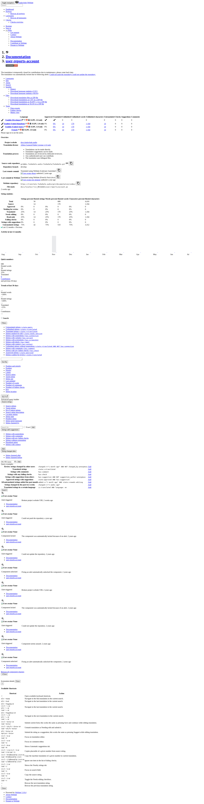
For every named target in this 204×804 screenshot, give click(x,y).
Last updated (10, 381)
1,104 (88, 124)
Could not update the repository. (84, 74)
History (13, 89)
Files (7, 95)
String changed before (14, 457)
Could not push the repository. (60, 74)
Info (7, 81)
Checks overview (16, 22)
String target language (14, 421)
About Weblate (16, 37)
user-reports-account (22, 61)
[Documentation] (2, 318)
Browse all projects (17, 14)
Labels (8, 372)
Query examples (7, 464)
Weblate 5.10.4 (20, 792)
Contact (13, 35)
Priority (8, 370)
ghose (33, 173)
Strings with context (13, 445)
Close (18, 681)
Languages (10, 16)
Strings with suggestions (15, 434)
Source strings (11, 406)
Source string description (15, 412)
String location (11, 392)
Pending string (11, 419)
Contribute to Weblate (18, 43)
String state (10, 417)
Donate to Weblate (17, 45)
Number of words (12, 383)
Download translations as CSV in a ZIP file (26, 100)
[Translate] (2, 120)
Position (9, 368)
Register (9, 26)
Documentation (16, 41)
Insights (8, 87)
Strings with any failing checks (17, 438)
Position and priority (13, 366)
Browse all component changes (12, 672)
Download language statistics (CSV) (24, 91)
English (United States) (14, 127)
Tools (8, 106)
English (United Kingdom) (14, 124)
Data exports (15, 108)
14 (63, 124)
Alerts (8, 83)
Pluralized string (12, 442)
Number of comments (14, 385)
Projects (9, 11)
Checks (8, 20)
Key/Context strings (13, 410)
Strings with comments (14, 436)
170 (72, 124)
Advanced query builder (10, 399)
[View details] (2, 494)
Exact (28, 427)
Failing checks (15, 110)
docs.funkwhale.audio (29, 142)
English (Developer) (13, 120)
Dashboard (10, 9)
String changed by (12, 423)
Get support (14, 32)
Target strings (11, 408)
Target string (10, 377)
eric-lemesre (35, 180)
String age (9, 379)
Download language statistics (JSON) (24, 93)
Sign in (8, 28)
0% (54, 124)
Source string (10, 375)
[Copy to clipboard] (71, 163)
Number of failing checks (15, 387)
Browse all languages (18, 18)
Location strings (12, 414)
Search (8, 85)
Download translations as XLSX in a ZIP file (27, 104)
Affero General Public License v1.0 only (36, 145)
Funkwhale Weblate (25, 3)
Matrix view (14, 112)
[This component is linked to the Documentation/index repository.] (67, 164)
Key (7, 389)
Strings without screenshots (16, 440)
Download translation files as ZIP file (24, 98)
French (15, 130)
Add (33, 427)
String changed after (13, 455)
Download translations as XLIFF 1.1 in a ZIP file (28, 102)
